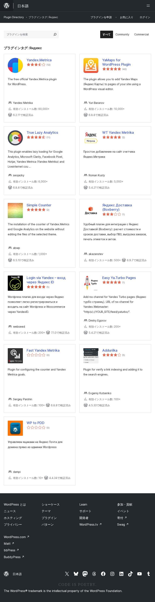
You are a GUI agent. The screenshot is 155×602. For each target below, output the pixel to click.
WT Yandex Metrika (118, 132)
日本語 (17, 574)
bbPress (11, 550)
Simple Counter (39, 205)
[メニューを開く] (149, 5)
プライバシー (13, 524)
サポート (85, 511)
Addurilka (109, 350)
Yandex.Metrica (39, 60)
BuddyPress (14, 557)
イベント (123, 511)
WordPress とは (15, 504)
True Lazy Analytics (42, 132)
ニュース (10, 511)
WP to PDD (35, 423)
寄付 (122, 518)
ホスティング (13, 518)
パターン (48, 524)
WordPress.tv (90, 524)
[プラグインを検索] (55, 34)
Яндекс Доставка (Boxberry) (117, 207)
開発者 (83, 518)
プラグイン (49, 518)
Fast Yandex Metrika (43, 350)
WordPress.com (16, 537)
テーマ (46, 511)
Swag (123, 524)
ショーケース (51, 504)
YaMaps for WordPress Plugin (116, 62)
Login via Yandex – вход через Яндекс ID (46, 280)
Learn (83, 504)
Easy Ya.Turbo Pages (119, 278)
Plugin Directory (14, 17)
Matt (9, 543)
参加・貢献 (124, 504)
